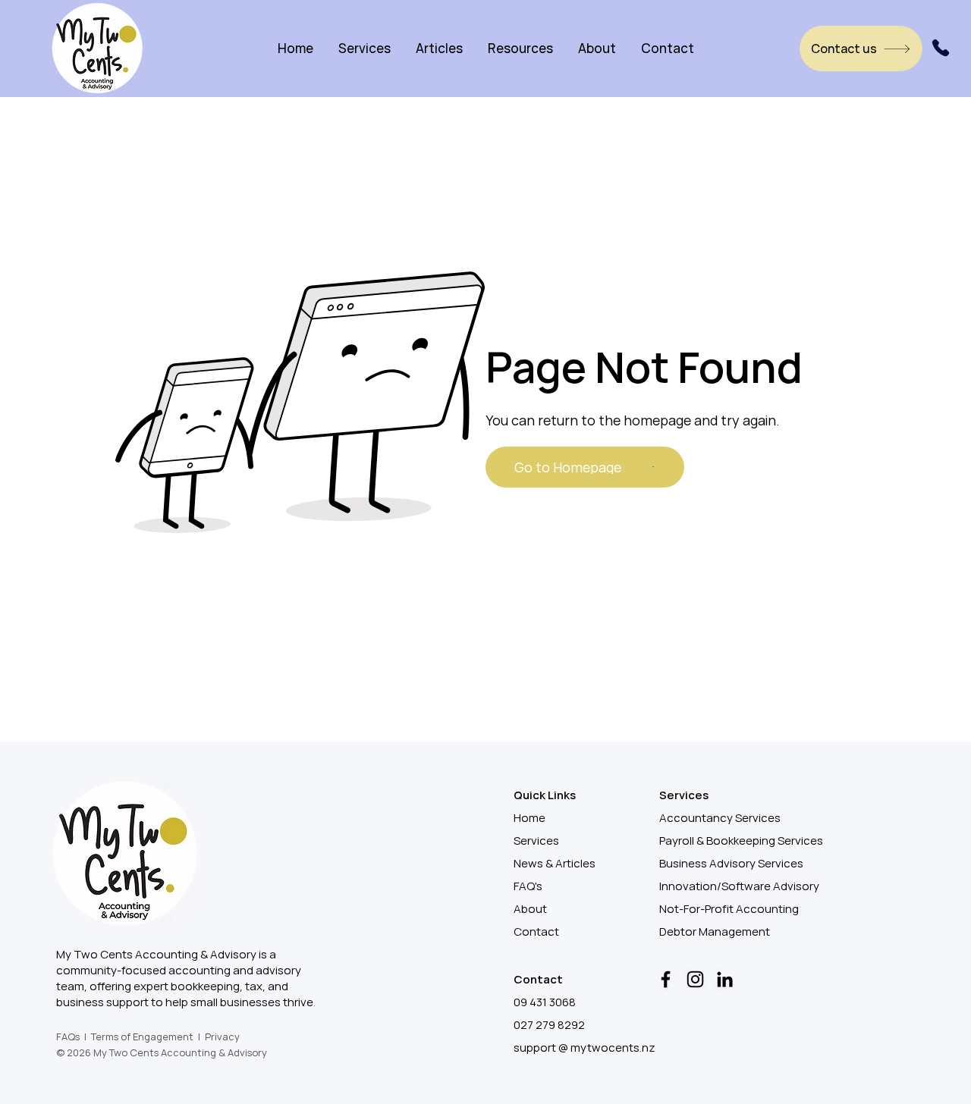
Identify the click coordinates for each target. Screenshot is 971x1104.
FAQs (68, 1036)
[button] (365, 48)
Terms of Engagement (142, 1036)
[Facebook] (666, 979)
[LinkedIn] (725, 979)
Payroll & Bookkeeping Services (741, 840)
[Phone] (940, 47)
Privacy (222, 1036)
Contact (536, 931)
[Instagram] (695, 979)
